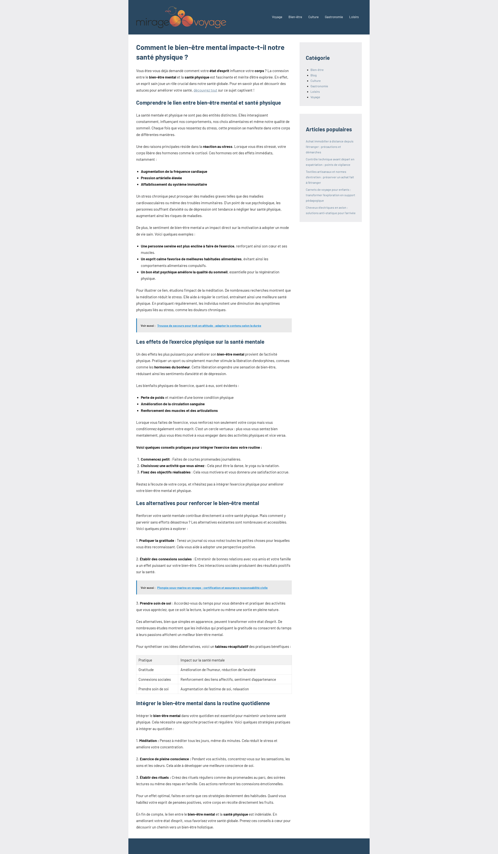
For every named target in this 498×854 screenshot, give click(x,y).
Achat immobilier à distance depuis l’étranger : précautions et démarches (329, 146)
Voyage (277, 17)
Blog (313, 75)
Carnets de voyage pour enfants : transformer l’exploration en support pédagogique (330, 195)
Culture (313, 17)
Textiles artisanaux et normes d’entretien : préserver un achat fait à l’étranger (330, 177)
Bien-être (295, 17)
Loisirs (354, 17)
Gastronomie (334, 17)
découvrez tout (205, 90)
